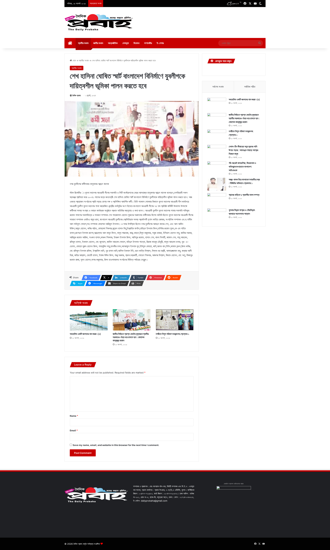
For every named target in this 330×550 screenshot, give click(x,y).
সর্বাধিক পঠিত (249, 86)
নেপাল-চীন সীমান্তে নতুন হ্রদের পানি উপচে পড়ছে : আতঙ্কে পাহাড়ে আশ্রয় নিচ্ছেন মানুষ (243, 150)
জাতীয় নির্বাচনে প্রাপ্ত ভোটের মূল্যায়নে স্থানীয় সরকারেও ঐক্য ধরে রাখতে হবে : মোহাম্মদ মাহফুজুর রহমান (131, 337)
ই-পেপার (160, 43)
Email (74, 430)
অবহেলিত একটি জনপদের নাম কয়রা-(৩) (85, 333)
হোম (74, 60)
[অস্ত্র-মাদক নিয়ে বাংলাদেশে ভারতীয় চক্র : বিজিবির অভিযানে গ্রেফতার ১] (216, 184)
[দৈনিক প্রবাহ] (98, 22)
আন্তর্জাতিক (113, 43)
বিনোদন (136, 43)
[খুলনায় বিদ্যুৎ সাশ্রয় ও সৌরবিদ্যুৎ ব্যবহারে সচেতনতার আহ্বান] (216, 214)
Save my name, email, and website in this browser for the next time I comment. (116, 445)
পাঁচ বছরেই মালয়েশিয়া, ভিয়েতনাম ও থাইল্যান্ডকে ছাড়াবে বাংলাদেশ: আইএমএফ (242, 166)
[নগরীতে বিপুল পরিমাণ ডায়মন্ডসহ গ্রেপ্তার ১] (175, 319)
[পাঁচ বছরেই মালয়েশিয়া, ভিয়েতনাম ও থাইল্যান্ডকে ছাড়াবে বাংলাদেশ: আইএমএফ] (216, 167)
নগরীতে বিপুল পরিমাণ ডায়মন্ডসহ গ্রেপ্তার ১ (172, 333)
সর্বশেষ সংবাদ (218, 86)
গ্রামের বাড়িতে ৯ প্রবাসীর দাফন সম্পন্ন (244, 194)
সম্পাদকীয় (148, 43)
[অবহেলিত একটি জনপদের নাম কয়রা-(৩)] (89, 319)
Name (74, 415)
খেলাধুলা (125, 43)
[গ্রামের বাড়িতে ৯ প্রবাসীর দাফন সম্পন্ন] (216, 199)
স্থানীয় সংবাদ (83, 43)
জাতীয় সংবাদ (98, 43)
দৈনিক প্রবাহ (76, 95)
